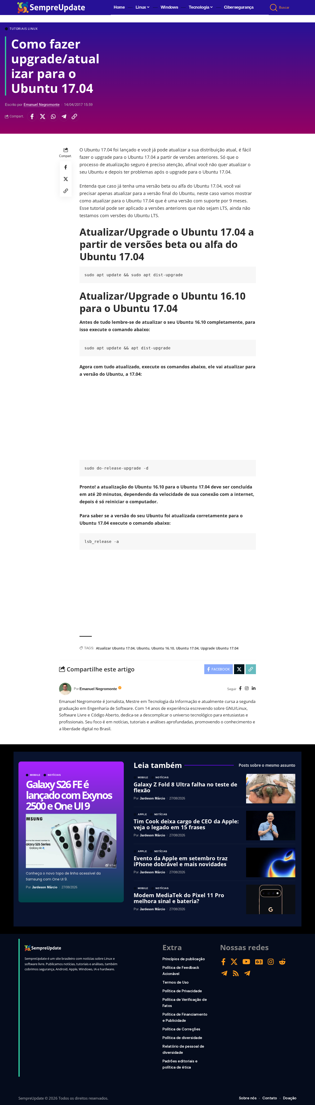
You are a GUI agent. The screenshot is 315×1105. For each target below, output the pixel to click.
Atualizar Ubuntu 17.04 (115, 648)
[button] (274, 7)
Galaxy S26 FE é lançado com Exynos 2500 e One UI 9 (68, 795)
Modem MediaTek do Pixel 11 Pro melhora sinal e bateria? (179, 898)
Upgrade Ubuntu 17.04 (219, 648)
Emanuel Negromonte (42, 104)
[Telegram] (224, 973)
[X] (234, 962)
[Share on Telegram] (64, 116)
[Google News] (259, 962)
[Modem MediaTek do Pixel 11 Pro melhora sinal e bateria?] (270, 899)
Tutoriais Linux (24, 28)
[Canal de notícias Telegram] (247, 973)
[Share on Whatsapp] (53, 116)
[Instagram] (246, 689)
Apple (142, 814)
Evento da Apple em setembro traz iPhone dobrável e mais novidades (181, 861)
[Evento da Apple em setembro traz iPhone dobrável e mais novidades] (270, 862)
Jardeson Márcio (44, 887)
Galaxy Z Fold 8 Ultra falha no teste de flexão (185, 787)
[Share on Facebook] (32, 116)
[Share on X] (42, 116)
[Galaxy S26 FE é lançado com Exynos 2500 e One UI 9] (71, 841)
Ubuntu (143, 648)
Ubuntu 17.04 (187, 648)
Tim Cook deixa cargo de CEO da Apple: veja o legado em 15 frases (186, 824)
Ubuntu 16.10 (162, 648)
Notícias (54, 775)
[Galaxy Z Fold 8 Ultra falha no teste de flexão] (270, 788)
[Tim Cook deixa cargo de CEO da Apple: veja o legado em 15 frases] (270, 825)
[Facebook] (240, 689)
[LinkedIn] (253, 689)
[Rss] (235, 973)
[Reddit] (282, 962)
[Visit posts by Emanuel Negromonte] (65, 689)
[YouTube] (246, 962)
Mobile (35, 775)
